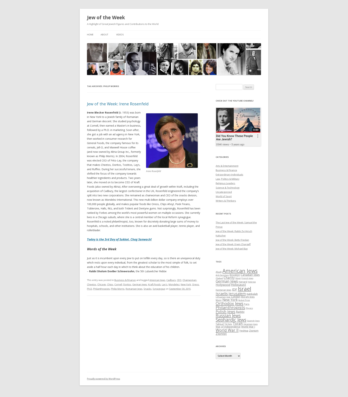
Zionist (221, 333)
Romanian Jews (134, 288)
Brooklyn (235, 275)
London (235, 296)
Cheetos (91, 284)
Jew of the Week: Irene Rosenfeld (118, 103)
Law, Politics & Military (227, 179)
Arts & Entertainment (227, 165)
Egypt (238, 278)
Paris (246, 304)
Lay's (164, 284)
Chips (110, 284)
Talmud (220, 324)
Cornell (118, 284)
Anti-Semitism (222, 275)
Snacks (148, 288)
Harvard (243, 281)
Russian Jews (228, 315)
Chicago (101, 284)
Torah (238, 323)
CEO (179, 280)
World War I (248, 326)
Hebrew (252, 281)
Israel (244, 288)
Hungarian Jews (223, 289)
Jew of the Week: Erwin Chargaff (233, 244)
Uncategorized (224, 192)
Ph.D (89, 288)
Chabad (219, 278)
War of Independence (228, 326)
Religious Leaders (225, 183)
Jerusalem (237, 293)
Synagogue (159, 288)
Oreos (195, 284)
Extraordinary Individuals (229, 174)
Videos (120, 34)
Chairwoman (189, 280)
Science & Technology (228, 187)
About (104, 34)
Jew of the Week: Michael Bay (232, 248)
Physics (249, 308)
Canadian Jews (250, 275)
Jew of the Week (106, 17)
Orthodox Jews (229, 303)
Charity (229, 278)
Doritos (127, 284)
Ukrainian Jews (250, 324)
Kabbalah (252, 294)
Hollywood (223, 285)
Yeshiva (243, 330)
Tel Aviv (228, 324)
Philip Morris (118, 288)
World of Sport (224, 196)
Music (219, 300)
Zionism (253, 330)
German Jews (139, 284)
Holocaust (238, 284)
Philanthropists (101, 288)
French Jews (247, 278)
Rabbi (240, 312)
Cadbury (171, 280)
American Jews (157, 280)
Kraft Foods (154, 284)
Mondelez (174, 284)
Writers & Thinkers (226, 200)
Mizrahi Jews (248, 296)
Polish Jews (225, 311)
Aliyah (219, 271)
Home (90, 34)
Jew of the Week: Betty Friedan (232, 240)
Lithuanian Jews (223, 297)
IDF (234, 289)
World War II (227, 330)
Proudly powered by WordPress (103, 378)
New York (186, 284)
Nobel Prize (244, 300)
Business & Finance (125, 280)
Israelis (222, 293)
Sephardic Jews (231, 320)
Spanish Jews (253, 320)
